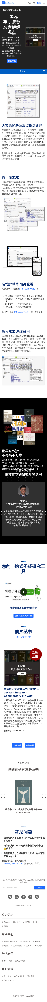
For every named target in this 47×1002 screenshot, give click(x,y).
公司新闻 (5, 926)
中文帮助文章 (25, 942)
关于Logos (6, 922)
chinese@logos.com (23, 905)
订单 (9, 976)
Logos (27, 996)
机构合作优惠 (20, 961)
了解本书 (17, 745)
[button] (5, 513)
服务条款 (36, 922)
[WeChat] (10, 897)
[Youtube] (17, 897)
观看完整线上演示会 (23, 616)
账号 (3, 976)
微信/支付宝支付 (8, 980)
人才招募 (26, 922)
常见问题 (36, 942)
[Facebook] (30, 897)
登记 (40, 888)
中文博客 (27, 946)
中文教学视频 (16, 946)
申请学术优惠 (7, 961)
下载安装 (5, 946)
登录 (39, 3)
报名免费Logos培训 (9, 942)
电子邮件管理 (19, 976)
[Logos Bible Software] (8, 3)
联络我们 (16, 922)
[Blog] (37, 897)
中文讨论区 (38, 946)
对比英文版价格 (23, 637)
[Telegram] (23, 897)
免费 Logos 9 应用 (21, 312)
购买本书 (12, 61)
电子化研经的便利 (28, 289)
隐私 (32, 996)
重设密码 (30, 976)
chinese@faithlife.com (12, 863)
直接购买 (30, 745)
